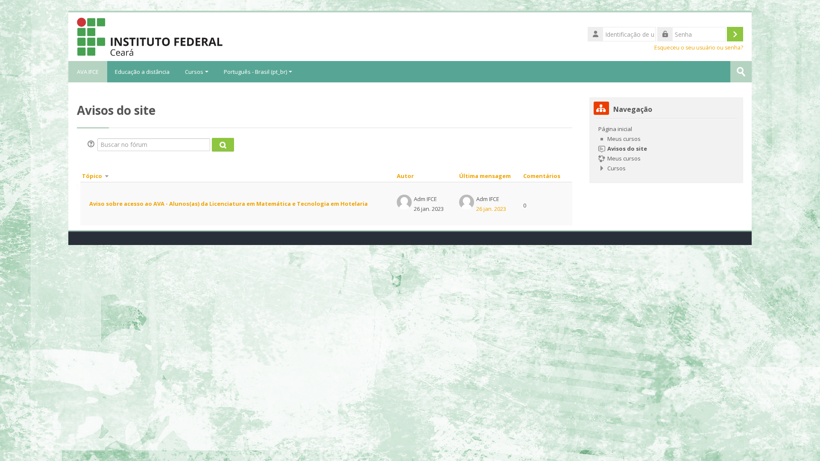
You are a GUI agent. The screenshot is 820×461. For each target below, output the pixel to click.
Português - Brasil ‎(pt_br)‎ (255, 72)
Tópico (92, 176)
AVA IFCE (88, 72)
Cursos (194, 72)
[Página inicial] (150, 36)
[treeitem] (666, 148)
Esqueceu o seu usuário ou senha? (698, 47)
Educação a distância (142, 72)
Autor (405, 176)
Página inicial (615, 129)
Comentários (541, 176)
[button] (92, 144)
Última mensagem (485, 176)
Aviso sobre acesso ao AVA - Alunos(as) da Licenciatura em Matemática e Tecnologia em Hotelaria (228, 203)
